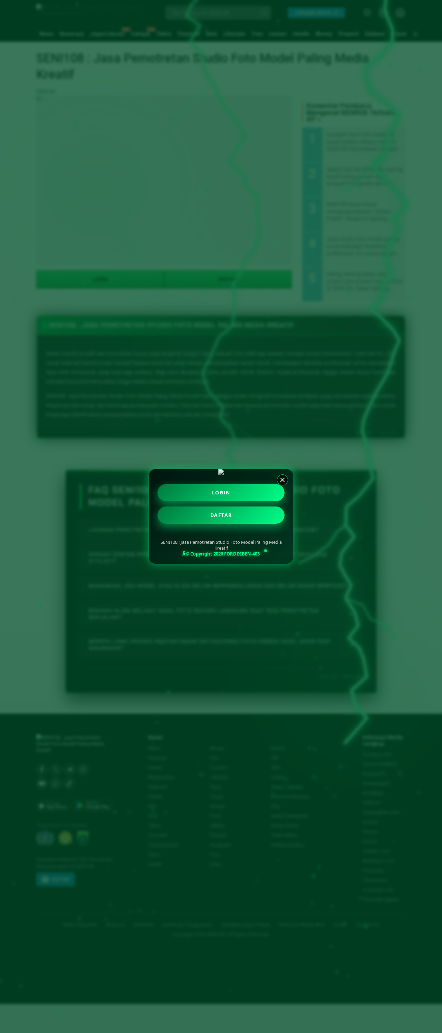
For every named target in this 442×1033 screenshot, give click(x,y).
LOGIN (221, 492)
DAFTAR (221, 515)
